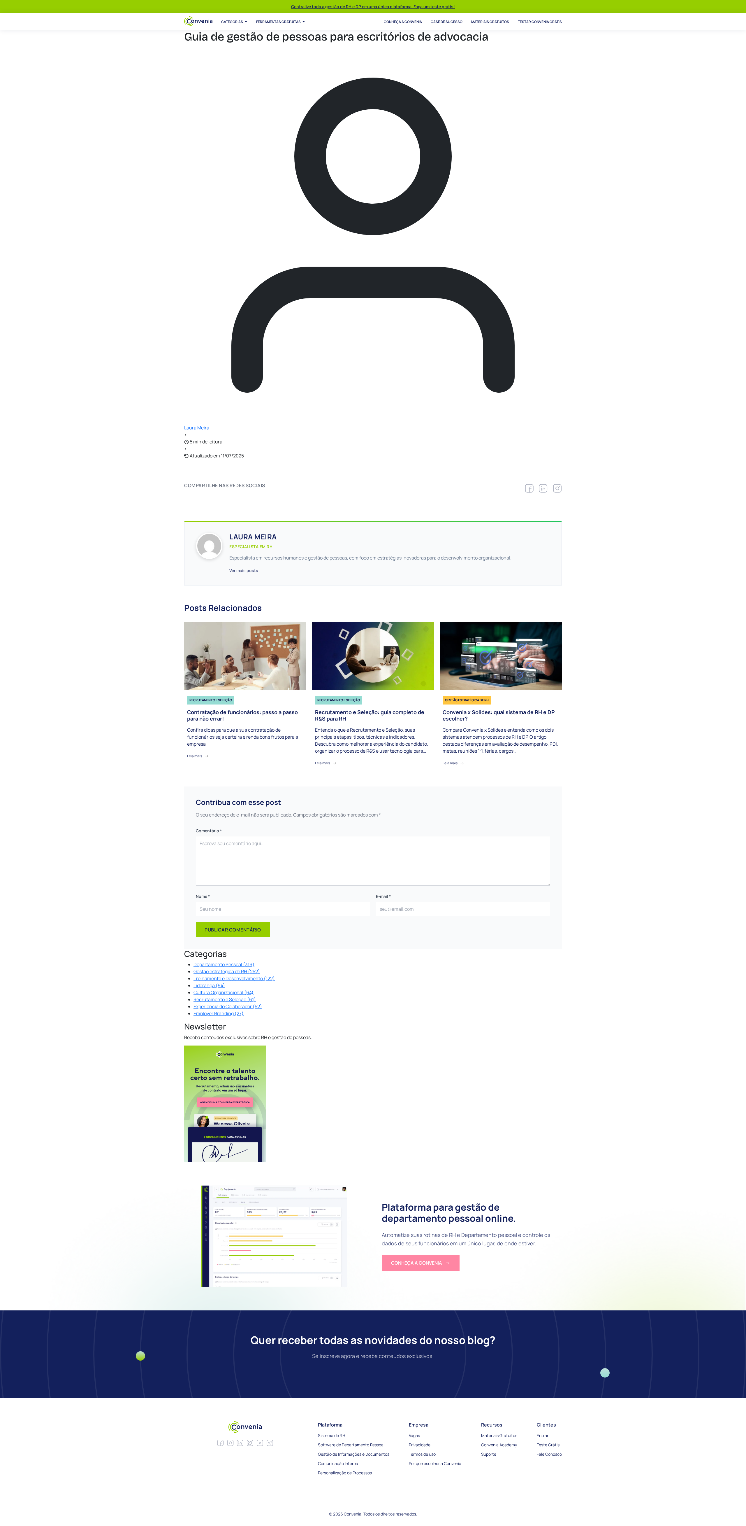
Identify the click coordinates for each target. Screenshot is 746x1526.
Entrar (542, 1435)
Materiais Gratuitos (499, 1435)
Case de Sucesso (446, 21)
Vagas (414, 1435)
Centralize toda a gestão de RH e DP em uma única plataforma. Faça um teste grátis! (373, 6)
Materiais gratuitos (490, 21)
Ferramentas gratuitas (278, 21)
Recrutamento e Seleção (210, 700)
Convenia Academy (499, 1445)
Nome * (203, 896)
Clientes (546, 1425)
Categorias (232, 21)
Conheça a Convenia (403, 21)
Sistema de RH (331, 1435)
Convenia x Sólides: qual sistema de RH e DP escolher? (499, 715)
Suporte (488, 1454)
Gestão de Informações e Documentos (353, 1454)
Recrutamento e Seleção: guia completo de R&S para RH (369, 715)
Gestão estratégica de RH (467, 700)
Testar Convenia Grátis (540, 21)
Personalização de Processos (345, 1473)
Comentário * (209, 830)
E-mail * (383, 896)
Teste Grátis (548, 1445)
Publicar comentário (233, 930)
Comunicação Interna (338, 1463)
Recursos (491, 1425)
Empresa (418, 1425)
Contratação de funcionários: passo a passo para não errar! (242, 715)
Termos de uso (422, 1454)
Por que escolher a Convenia (435, 1463)
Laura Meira (196, 427)
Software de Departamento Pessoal (351, 1445)
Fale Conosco (549, 1454)
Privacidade (419, 1445)
